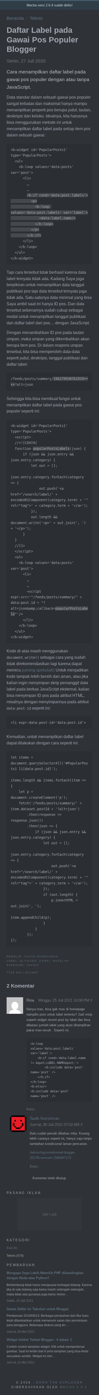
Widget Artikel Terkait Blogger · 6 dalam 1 (39, 1340)
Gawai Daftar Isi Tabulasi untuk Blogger (38, 1309)
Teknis (36, 18)
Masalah (61, 960)
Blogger (28, 960)
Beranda (15, 18)
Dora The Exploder (59, 1382)
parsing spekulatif (38, 670)
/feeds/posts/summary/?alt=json (49, 381)
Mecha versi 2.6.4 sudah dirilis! (50, 5)
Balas (30, 1109)
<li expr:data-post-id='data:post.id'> (48, 723)
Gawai (44, 960)
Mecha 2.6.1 (74, 1387)
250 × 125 (50, 1214)
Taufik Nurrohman (41, 956)
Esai (11, 1247)
